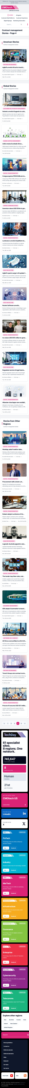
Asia (5, 1019)
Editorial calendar (8, 1050)
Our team (6, 1064)
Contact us (6, 1046)
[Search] (21, 24)
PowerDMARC (4, 1086)
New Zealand (13, 1023)
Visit (5, 848)
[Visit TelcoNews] (10, 992)
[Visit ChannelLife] (10, 855)
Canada (18, 1019)
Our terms (6, 1068)
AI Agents (18, 15)
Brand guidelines (8, 1042)
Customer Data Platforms (8, 18)
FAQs (5, 1057)
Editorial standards (9, 1053)
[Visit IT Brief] (10, 946)
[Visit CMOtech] (10, 877)
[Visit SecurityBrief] (10, 969)
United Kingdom (8, 1027)
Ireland (6, 1023)
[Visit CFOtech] (10, 832)
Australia (11, 1019)
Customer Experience (22, 18)
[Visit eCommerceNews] (10, 923)
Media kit (13, 848)
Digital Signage (8, 20)
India (24, 1019)
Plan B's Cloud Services (7, 1084)
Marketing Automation (19, 20)
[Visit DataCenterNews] (10, 900)
